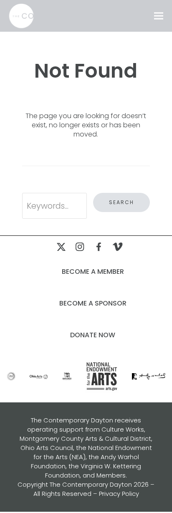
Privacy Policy (119, 494)
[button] (158, 16)
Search (121, 202)
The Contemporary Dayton (91, 484)
